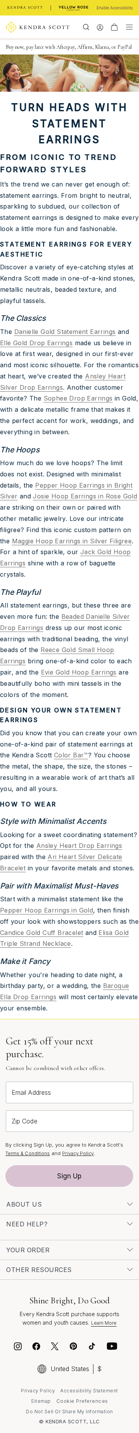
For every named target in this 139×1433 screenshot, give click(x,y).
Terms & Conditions (27, 1153)
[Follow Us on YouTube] (112, 1347)
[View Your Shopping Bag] (114, 27)
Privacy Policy (78, 1153)
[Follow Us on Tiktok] (92, 1347)
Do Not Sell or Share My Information (69, 1411)
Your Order (27, 1250)
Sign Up (69, 1176)
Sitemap (41, 1401)
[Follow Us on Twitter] (56, 1347)
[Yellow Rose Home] (73, 8)
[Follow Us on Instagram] (18, 1347)
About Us (24, 1204)
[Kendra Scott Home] (25, 8)
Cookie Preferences (82, 1401)
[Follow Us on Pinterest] (73, 1347)
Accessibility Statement (89, 1391)
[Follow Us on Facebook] (36, 1347)
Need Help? (26, 1224)
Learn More (104, 1323)
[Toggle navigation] (127, 27)
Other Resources (39, 1270)
